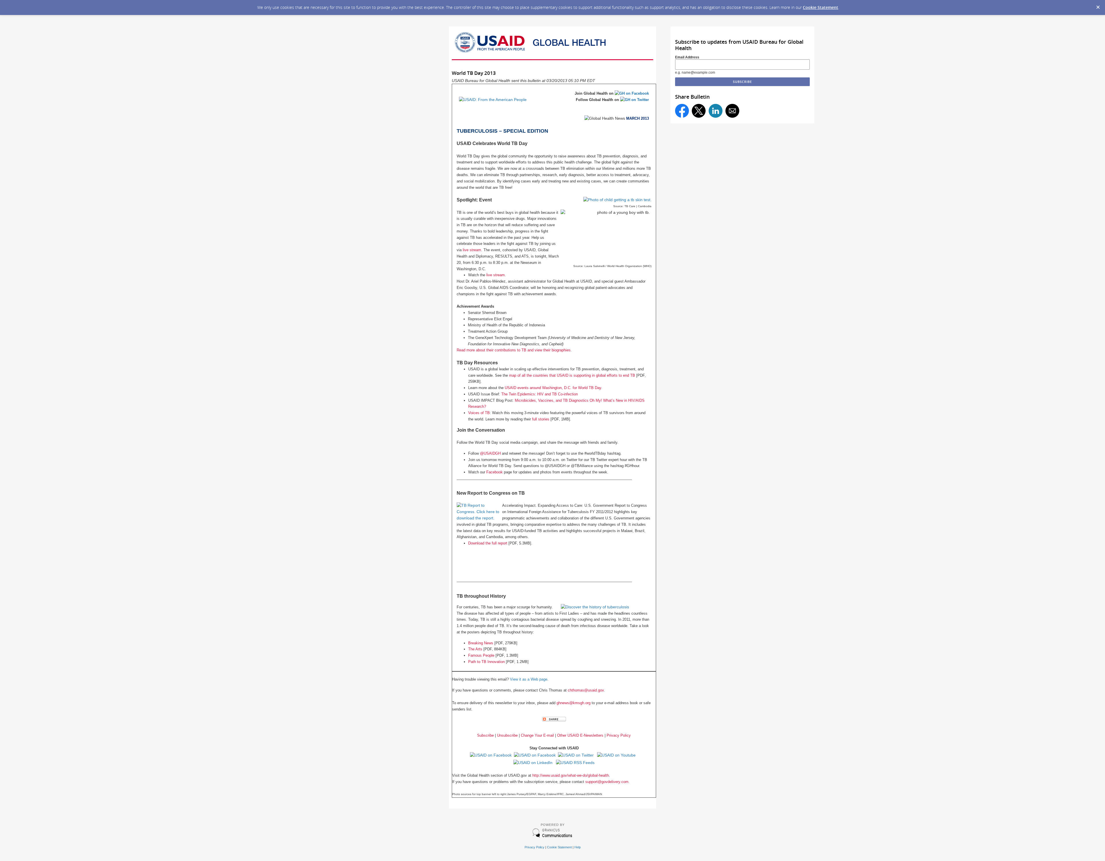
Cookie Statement (820, 7)
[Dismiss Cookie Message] (1098, 5)
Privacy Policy (534, 847)
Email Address (687, 57)
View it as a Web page (528, 679)
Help (577, 847)
